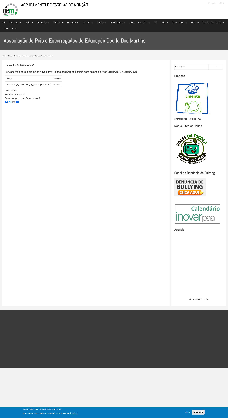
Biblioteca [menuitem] (56, 22)
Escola (7, 98)
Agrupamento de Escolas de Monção (54, 5)
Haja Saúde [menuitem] (86, 22)
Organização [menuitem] (13, 22)
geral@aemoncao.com (109, 341)
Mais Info (74, 413)
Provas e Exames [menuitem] (178, 22)
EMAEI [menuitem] (163, 22)
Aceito (187, 412)
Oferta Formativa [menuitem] (116, 22)
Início (4, 56)
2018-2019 (19, 94)
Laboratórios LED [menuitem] (8, 28)
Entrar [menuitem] (222, 3)
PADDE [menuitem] (193, 22)
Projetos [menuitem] (100, 22)
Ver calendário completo (198, 299)
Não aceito (198, 412)
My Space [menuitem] (212, 3)
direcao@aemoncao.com (95, 335)
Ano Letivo (9, 94)
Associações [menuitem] (142, 22)
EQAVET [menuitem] (132, 22)
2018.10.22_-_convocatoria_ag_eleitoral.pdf (25, 84)
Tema (7, 90)
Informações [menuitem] (71, 22)
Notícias (14, 90)
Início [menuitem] (3, 22)
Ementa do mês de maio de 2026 (187, 118)
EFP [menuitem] (155, 22)
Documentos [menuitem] (41, 22)
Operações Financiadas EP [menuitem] (212, 22)
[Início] (10, 9)
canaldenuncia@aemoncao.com (128, 347)
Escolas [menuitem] (28, 22)
